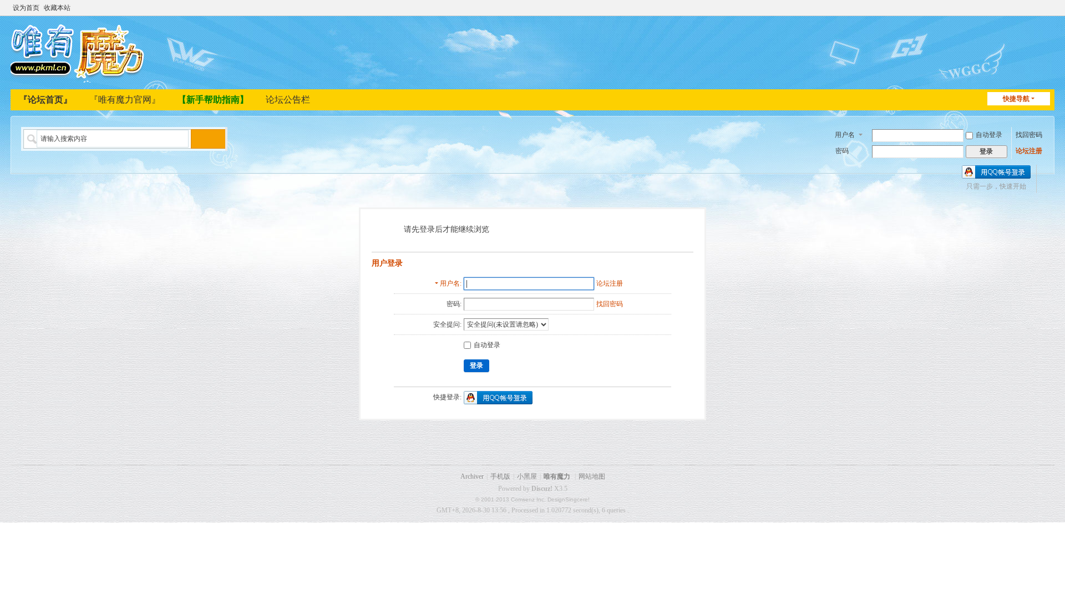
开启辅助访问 (1039, 8)
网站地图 (592, 476)
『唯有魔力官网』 (124, 99)
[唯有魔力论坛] (80, 51)
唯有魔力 (557, 476)
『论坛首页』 (45, 99)
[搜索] (201, 139)
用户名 (845, 135)
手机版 (500, 476)
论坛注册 (1029, 151)
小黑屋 (527, 476)
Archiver (472, 476)
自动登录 (989, 135)
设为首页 (26, 8)
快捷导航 (1016, 99)
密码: (454, 304)
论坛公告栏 (288, 99)
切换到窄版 (1049, 12)
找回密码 (1029, 135)
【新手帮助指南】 (213, 99)
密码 (842, 151)
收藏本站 (57, 8)
